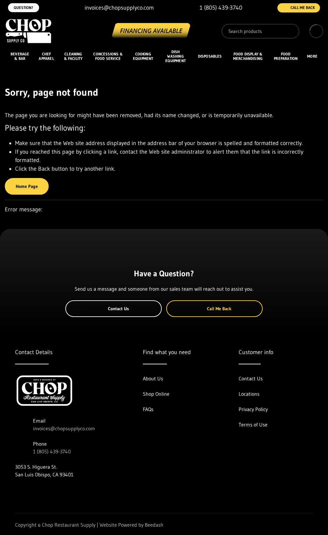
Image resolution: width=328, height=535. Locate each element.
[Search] (289, 31)
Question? (23, 7)
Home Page (27, 186)
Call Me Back (303, 7)
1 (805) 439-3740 (52, 451)
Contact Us (118, 309)
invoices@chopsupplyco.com (64, 428)
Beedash (154, 525)
